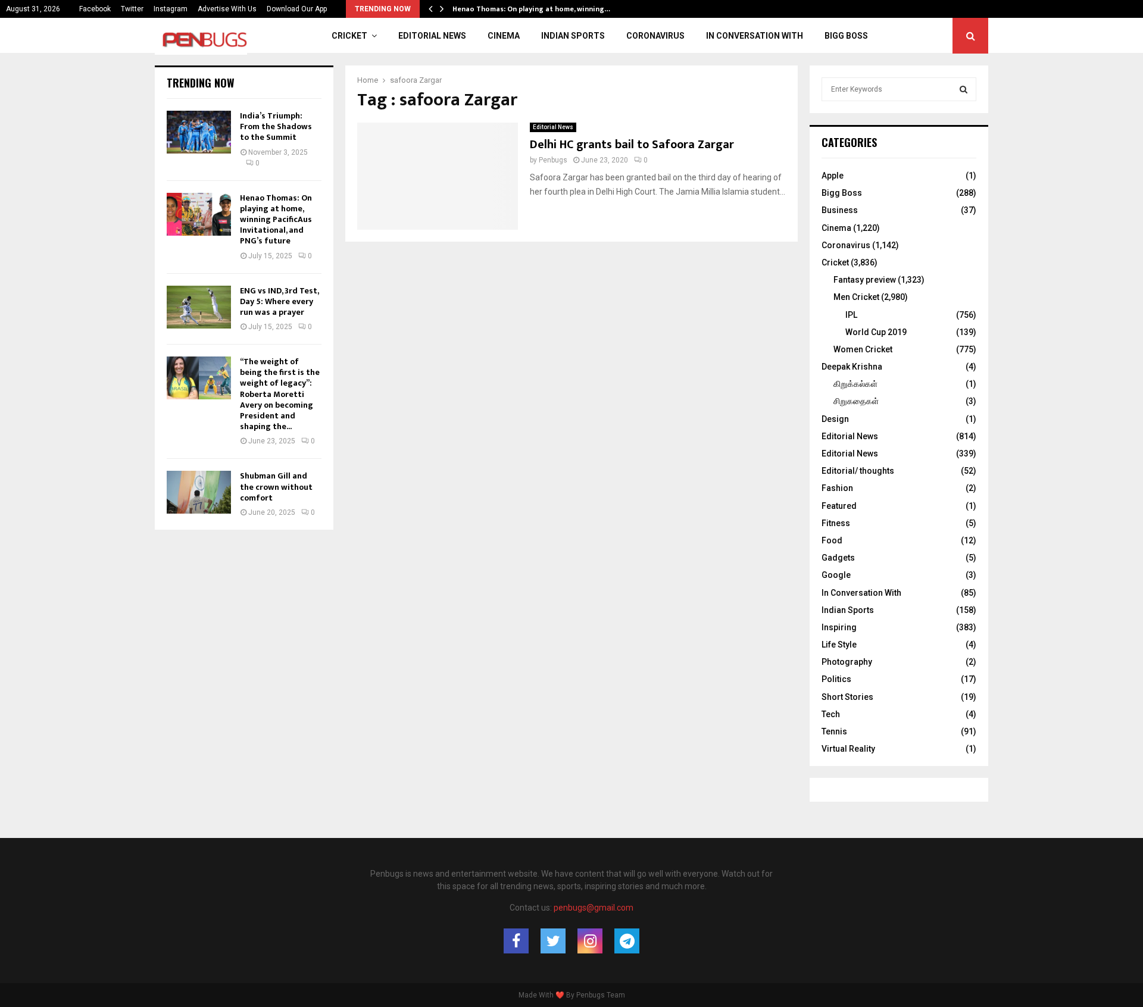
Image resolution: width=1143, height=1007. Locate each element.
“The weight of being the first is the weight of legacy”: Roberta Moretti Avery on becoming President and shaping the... (280, 394)
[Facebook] (516, 940)
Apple (833, 175)
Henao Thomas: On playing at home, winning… (540, 9)
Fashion (837, 488)
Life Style (839, 644)
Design (835, 419)
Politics (836, 679)
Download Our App (297, 9)
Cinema (504, 35)
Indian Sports (573, 35)
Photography (847, 662)
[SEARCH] (963, 89)
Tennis (834, 731)
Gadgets (838, 557)
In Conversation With (754, 35)
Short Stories (847, 697)
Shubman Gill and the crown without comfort (276, 486)
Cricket (349, 35)
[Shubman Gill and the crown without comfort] (199, 492)
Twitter (132, 9)
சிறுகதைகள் (856, 401)
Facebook (95, 9)
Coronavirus (655, 35)
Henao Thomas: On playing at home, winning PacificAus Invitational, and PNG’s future (276, 219)
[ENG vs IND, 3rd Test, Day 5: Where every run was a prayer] (199, 307)
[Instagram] (589, 940)
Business (840, 210)
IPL (851, 315)
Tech (831, 714)
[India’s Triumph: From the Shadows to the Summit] (199, 132)
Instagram (171, 9)
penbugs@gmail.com (593, 907)
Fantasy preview (864, 279)
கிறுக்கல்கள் (855, 384)
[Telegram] (626, 940)
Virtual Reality (848, 748)
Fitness (836, 523)
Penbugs (553, 160)
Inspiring (839, 627)
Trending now (201, 82)
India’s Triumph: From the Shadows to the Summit (276, 126)
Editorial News (432, 35)
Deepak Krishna (852, 366)
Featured (839, 506)
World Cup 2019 (876, 332)
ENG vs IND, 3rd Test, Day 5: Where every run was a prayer (279, 301)
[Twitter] (553, 940)
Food (832, 540)
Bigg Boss (846, 35)
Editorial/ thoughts (858, 471)
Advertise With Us (227, 9)
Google (836, 575)
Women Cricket (862, 349)
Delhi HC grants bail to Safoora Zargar (632, 145)
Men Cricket (856, 297)
